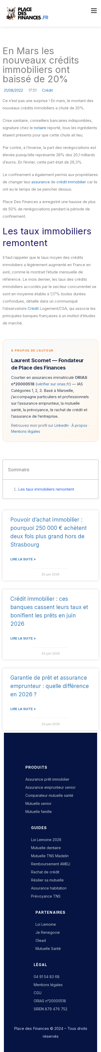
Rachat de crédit (45, 872)
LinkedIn (61, 425)
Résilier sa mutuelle (47, 880)
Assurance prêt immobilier (47, 779)
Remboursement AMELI (50, 864)
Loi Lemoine (45, 924)
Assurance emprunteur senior (50, 787)
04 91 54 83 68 (47, 976)
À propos (79, 425)
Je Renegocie (47, 932)
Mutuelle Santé (48, 948)
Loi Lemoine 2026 (46, 839)
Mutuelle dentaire (46, 848)
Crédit (47, 90)
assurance (40, 181)
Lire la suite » (23, 559)
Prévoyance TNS (46, 896)
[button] (93, 11)
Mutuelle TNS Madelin (50, 856)
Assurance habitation (49, 888)
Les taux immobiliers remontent (46, 489)
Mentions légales (25, 431)
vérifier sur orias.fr (53, 383)
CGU (37, 993)
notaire (40, 127)
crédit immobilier (71, 181)
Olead (40, 940)
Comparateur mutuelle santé (49, 795)
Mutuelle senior (38, 803)
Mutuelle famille (38, 811)
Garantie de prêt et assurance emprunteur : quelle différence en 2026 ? (49, 686)
